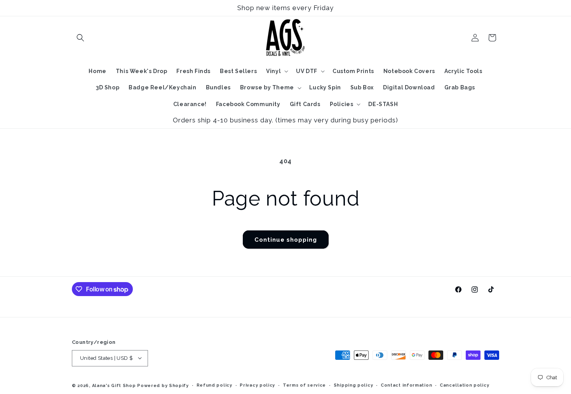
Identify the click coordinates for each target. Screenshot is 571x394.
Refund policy (214, 384)
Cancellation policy (464, 384)
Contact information (406, 384)
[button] (80, 37)
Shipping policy (353, 384)
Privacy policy (257, 384)
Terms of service (304, 384)
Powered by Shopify (163, 385)
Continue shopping (285, 239)
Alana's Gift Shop (114, 385)
